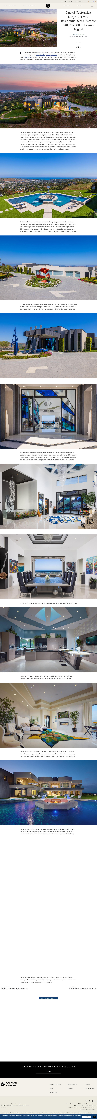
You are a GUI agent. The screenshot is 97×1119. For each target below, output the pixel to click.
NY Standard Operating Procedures (75, 1107)
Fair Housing (74, 1103)
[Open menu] (92, 5)
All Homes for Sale (77, 1105)
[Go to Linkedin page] (95, 1101)
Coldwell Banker (90, 1088)
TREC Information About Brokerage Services (87, 1109)
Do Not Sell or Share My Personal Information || (16, 1105)
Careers (87, 1084)
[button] (76, 47)
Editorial (66, 6)
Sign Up (48, 1071)
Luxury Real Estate (50, 1045)
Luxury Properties (9, 6)
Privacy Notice (22, 1103)
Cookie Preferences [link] (92, 1103)
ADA (71, 1103)
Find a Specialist (29, 6)
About (51, 1088)
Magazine (80, 6)
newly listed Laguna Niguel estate (46, 55)
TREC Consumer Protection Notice (89, 1107)
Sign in (92, 1)
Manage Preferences (87, 1116)
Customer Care (4, 1107)
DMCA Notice (80, 1103)
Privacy (27, 1105)
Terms (68, 1103)
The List (82, 34)
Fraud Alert (86, 1103)
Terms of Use (15, 1103)
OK (94, 1116)
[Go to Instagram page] (92, 1101)
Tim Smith (27, 57)
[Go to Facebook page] (89, 1101)
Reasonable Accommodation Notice (89, 1105)
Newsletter (53, 1092)
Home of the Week (18, 1045)
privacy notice (34, 1115)
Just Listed (76, 34)
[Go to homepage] (48, 6)
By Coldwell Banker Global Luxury (14, 1054)
